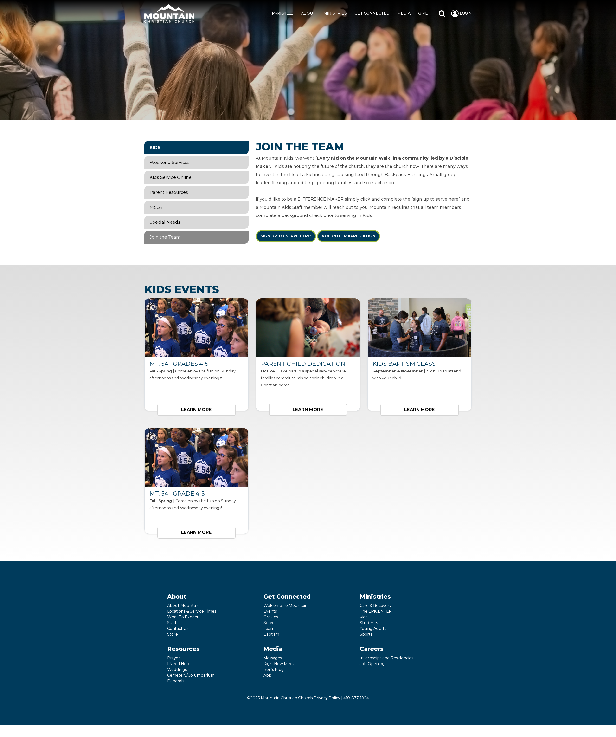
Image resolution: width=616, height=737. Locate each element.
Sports (366, 634)
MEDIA (404, 13)
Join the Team (165, 237)
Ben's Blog (273, 669)
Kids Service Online (171, 177)
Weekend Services (170, 162)
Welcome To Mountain (285, 605)
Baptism (271, 634)
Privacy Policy (327, 698)
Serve (269, 622)
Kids (155, 147)
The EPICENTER (376, 611)
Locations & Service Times (191, 611)
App (267, 675)
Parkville (282, 13)
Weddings (177, 669)
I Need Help (178, 663)
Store (172, 634)
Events (270, 611)
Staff (171, 622)
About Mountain (183, 605)
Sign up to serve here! (285, 236)
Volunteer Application (348, 236)
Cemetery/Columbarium (191, 675)
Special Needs (165, 222)
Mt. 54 (156, 207)
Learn (269, 628)
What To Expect (183, 617)
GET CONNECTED (372, 13)
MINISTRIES (335, 13)
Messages (272, 658)
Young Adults (373, 628)
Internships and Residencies (386, 658)
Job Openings (373, 663)
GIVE (423, 13)
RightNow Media (279, 663)
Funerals (175, 681)
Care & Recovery (375, 605)
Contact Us (177, 628)
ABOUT (308, 13)
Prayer (173, 658)
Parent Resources (169, 192)
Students (369, 622)
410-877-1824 (356, 698)
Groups (270, 617)
